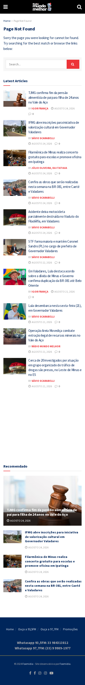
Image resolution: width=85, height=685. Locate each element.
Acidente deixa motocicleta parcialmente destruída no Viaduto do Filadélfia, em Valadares (53, 216)
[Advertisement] (43, 425)
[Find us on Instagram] (39, 673)
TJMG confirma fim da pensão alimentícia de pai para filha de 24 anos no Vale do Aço (53, 97)
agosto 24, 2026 (64, 108)
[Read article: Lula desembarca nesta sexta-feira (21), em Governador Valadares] (14, 311)
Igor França (40, 108)
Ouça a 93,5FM (27, 629)
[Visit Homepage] (42, 6)
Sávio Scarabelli (43, 138)
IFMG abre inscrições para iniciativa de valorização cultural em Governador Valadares (53, 127)
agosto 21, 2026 (64, 291)
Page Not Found (23, 20)
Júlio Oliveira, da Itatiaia (49, 168)
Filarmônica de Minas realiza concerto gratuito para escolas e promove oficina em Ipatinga (54, 157)
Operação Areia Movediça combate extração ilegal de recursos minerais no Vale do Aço (54, 335)
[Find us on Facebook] (30, 673)
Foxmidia (27, 663)
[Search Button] (79, 7)
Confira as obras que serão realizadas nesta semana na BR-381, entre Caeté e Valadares (54, 187)
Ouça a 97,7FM (49, 629)
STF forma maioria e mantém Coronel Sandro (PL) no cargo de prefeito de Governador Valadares (53, 246)
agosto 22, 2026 (41, 262)
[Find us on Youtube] (51, 673)
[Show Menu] (5, 7)
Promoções (70, 629)
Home (6, 20)
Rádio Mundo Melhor (46, 346)
